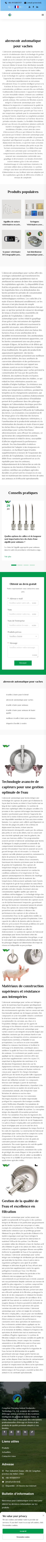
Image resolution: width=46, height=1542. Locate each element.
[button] (13, 565)
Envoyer (23, 663)
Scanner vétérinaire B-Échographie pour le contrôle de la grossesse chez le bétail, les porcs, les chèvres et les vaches (11, 253)
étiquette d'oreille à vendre (16, 723)
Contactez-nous (9, 1456)
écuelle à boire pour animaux (17, 705)
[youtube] (29, 6)
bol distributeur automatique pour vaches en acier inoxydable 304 (34, 253)
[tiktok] (32, 1432)
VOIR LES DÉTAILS (11, 209)
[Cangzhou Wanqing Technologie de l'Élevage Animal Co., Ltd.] (10, 15)
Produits (5, 1448)
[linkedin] (37, 6)
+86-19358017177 (14, 3)
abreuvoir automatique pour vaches (19, 700)
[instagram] (18, 1432)
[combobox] (23, 636)
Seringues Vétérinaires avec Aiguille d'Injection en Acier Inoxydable (34, 223)
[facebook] (33, 6)
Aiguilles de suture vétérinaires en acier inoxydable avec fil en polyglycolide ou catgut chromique (11, 223)
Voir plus (7, 557)
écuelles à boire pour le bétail (17, 695)
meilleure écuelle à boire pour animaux (21, 718)
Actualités (6, 1452)
